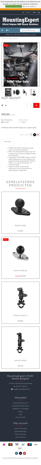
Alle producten (21, 437)
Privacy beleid (20, 417)
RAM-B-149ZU (20, 360)
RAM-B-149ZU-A (21, 315)
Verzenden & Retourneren (20, 406)
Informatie (7, 142)
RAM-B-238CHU (20, 270)
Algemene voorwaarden (20, 409)
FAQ (20, 414)
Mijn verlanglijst (20, 434)
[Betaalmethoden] (4, 444)
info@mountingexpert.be (21, 389)
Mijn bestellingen (20, 431)
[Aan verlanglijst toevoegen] (2, 105)
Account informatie (20, 428)
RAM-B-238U (20, 225)
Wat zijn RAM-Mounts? (20, 403)
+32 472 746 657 (21, 386)
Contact (20, 412)
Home (3, 38)
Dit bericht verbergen (14, 6)
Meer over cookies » (29, 6)
